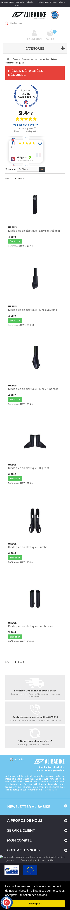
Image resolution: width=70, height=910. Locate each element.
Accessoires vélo (30, 59)
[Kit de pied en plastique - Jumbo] (35, 519)
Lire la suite (51, 789)
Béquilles (44, 59)
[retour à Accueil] (8, 59)
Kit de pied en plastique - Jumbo (27, 545)
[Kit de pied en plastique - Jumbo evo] (35, 598)
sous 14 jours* (52, 2)
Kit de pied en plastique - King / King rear (33, 387)
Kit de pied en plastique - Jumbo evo (30, 624)
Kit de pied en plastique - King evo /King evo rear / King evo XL (32, 308)
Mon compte (19, 840)
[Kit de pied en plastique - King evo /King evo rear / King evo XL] (35, 282)
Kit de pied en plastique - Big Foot (28, 466)
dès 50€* (17, 3)
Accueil (16, 59)
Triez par (10, 169)
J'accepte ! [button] (35, 903)
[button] (48, 895)
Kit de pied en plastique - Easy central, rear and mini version (34, 229)
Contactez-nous (23, 850)
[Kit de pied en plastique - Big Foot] (35, 440)
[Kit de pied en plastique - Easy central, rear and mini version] (35, 203)
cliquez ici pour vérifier (42, 860)
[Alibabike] (35, 14)
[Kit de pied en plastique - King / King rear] (35, 361)
